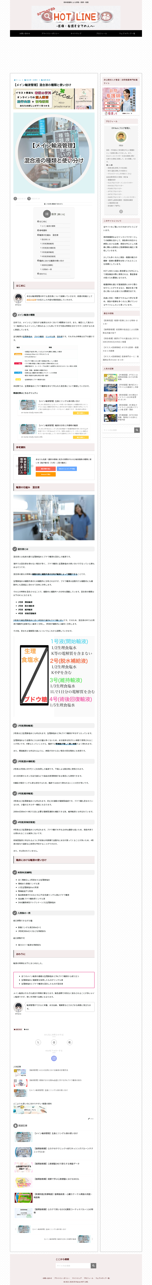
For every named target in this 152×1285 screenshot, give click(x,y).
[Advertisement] (76, 54)
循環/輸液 (19, 1029)
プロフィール (88, 1278)
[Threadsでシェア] (54, 1042)
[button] (70, 1042)
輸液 (27, 1029)
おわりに (43, 273)
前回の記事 (31, 299)
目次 (53, 214)
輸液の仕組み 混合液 (48, 235)
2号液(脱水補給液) (49, 248)
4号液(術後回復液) (49, 256)
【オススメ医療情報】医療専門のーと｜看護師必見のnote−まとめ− (121, 358)
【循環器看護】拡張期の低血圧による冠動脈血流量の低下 (121, 331)
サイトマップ (77, 1278)
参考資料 (43, 230)
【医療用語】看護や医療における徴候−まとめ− (120, 322)
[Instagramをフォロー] (54, 1058)
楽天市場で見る (45, 469)
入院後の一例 (47, 269)
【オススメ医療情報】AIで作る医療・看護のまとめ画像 (121, 349)
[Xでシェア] (38, 1042)
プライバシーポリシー (62, 1278)
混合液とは (46, 239)
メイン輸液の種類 (48, 226)
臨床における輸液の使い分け (51, 260)
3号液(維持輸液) (48, 252)
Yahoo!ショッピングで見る (67, 469)
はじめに (43, 221)
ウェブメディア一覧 (102, 1278)
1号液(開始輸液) (48, 243)
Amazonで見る (45, 474)
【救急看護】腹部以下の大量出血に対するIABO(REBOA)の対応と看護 (121, 340)
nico (121, 145)
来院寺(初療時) (47, 265)
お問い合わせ (47, 1278)
